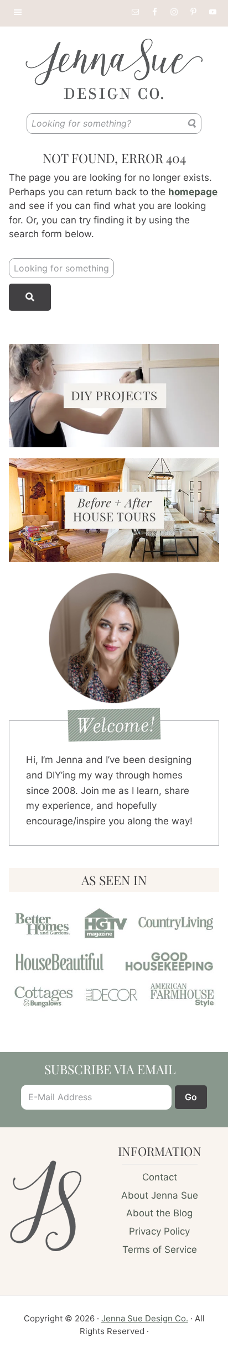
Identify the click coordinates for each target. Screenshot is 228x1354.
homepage (192, 191)
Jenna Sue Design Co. (144, 1318)
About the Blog (159, 1213)
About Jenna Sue (159, 1195)
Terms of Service (159, 1249)
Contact (159, 1177)
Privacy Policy (159, 1231)
